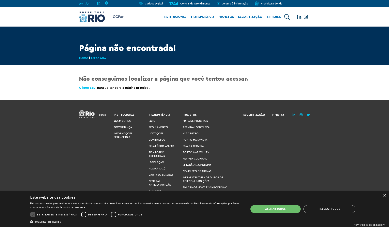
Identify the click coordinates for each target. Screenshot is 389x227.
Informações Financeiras (123, 135)
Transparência (202, 16)
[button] (136, 221)
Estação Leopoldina (197, 165)
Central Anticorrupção (160, 183)
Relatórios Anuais (161, 146)
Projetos (226, 16)
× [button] (384, 195)
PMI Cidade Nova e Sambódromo (205, 187)
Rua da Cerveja (193, 146)
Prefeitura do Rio (271, 3)
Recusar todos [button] (329, 209)
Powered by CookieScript (370, 225)
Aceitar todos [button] (275, 209)
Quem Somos (122, 121)
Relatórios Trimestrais (157, 154)
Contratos (157, 139)
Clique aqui (87, 87)
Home (83, 58)
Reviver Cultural (195, 158)
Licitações (156, 133)
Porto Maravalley (196, 152)
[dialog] (194, 209)
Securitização (250, 16)
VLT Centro (191, 133)
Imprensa (273, 16)
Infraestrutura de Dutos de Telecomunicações (203, 179)
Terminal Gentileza (196, 127)
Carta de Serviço (161, 174)
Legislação (156, 162)
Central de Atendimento (195, 3)
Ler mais (80, 207)
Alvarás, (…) (157, 168)
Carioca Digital (154, 3)
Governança (123, 127)
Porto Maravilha (195, 139)
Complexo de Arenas (197, 171)
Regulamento (158, 127)
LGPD (152, 121)
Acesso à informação (235, 3)
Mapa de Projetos (195, 121)
